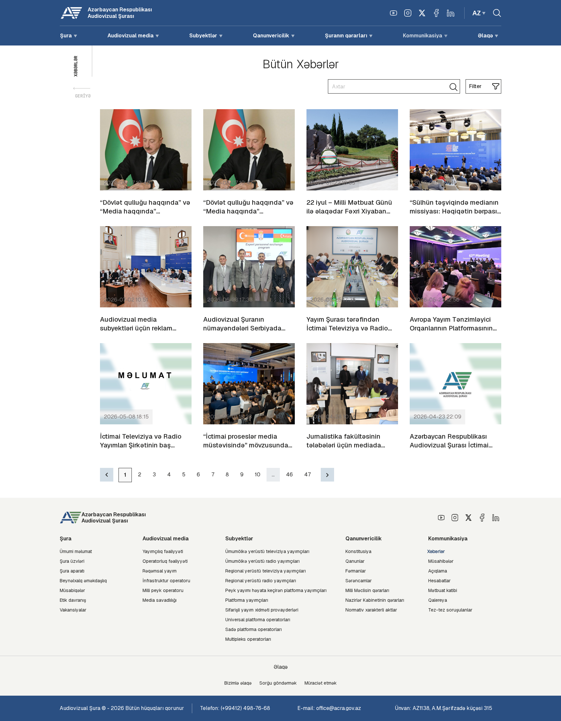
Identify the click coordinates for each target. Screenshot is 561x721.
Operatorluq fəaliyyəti (165, 561)
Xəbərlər (436, 551)
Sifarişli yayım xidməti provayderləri (261, 610)
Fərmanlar (355, 571)
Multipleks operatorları (248, 639)
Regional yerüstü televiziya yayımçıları (265, 571)
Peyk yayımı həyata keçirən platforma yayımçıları (276, 590)
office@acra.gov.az (338, 708)
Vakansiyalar (73, 610)
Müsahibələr (441, 561)
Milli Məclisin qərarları (367, 590)
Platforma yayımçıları (246, 600)
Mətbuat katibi (442, 590)
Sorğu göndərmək (278, 683)
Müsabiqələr (72, 590)
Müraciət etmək (321, 683)
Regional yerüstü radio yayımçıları (260, 581)
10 (257, 474)
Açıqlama (437, 571)
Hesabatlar (439, 581)
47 (307, 474)
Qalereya (437, 600)
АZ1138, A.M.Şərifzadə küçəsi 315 (452, 708)
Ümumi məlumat (76, 551)
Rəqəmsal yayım (160, 571)
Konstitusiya (358, 551)
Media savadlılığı (160, 600)
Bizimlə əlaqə (238, 683)
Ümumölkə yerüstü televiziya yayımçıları (267, 551)
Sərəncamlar (358, 581)
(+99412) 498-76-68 (245, 708)
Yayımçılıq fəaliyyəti (163, 551)
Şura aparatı (72, 571)
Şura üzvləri (72, 561)
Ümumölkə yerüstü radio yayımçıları (262, 561)
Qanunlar (355, 561)
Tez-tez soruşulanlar (450, 610)
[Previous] (106, 475)
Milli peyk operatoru (163, 590)
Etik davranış (73, 600)
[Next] (327, 475)
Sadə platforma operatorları (253, 629)
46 (289, 474)
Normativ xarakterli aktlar (371, 610)
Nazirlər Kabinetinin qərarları (374, 600)
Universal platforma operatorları (257, 620)
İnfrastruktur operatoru (166, 581)
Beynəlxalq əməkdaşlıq (83, 581)
